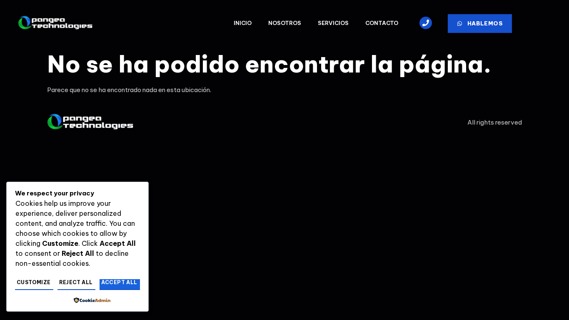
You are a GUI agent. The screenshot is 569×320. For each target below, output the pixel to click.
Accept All (119, 282)
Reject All (76, 282)
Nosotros (284, 23)
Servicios (333, 23)
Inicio (243, 23)
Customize (34, 282)
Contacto (381, 23)
